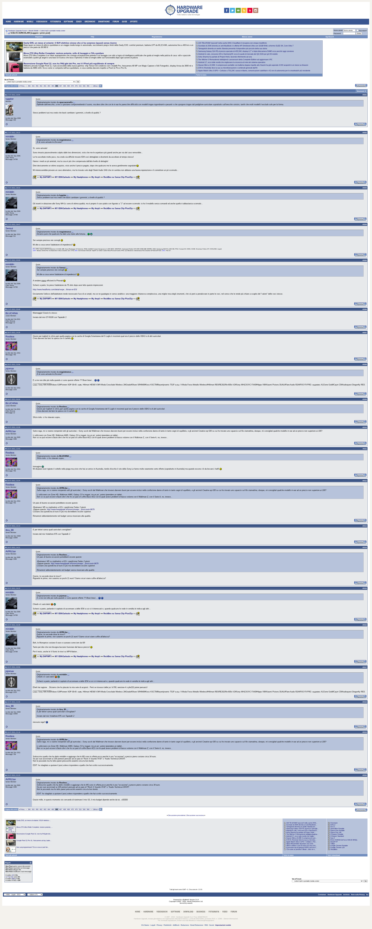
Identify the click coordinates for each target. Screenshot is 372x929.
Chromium (334, 823)
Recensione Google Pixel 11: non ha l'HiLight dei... (33, 834)
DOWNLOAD (188, 911)
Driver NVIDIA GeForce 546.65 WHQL (343, 840)
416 (33, 86)
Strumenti (360, 91)
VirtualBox (333, 849)
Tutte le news (201, 75)
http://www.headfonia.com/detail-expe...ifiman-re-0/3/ (55, 289)
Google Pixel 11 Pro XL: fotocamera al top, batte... (33, 840)
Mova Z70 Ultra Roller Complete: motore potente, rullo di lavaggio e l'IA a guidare (64, 53)
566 (84, 86)
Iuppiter (10, 98)
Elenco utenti (247, 37)
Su (367, 894)
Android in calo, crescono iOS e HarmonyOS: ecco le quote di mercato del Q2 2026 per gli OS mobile (238, 54)
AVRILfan (11, 431)
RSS (206, 925)
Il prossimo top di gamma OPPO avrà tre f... (301, 847)
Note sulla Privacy (358, 894)
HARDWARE (19, 21)
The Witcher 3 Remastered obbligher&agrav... (302, 834)
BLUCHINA (12, 313)
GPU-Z (332, 825)
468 (64, 86)
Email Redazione (196, 925)
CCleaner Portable (336, 834)
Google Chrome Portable (339, 845)
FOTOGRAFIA (55, 21)
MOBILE (30, 21)
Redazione (185, 925)
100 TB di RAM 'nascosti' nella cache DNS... (301, 823)
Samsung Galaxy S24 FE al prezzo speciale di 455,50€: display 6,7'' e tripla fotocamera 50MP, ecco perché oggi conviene (246, 51)
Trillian (332, 844)
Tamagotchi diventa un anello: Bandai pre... (301, 827)
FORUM (116, 21)
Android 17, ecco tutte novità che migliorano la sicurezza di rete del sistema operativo (231, 62)
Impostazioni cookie (223, 925)
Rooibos (10, 336)
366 (29, 86)
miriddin (10, 136)
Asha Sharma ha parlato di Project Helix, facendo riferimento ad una (225, 57)
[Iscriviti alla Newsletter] (238, 10)
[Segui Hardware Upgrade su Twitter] (232, 10)
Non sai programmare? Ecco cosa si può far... (32, 847)
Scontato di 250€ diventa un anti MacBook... (301, 825)
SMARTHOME (104, 21)
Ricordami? (363, 31)
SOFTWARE (68, 21)
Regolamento (157, 37)
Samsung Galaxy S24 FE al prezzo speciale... (302, 828)
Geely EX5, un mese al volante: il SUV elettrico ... (33, 820)
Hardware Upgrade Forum (17, 31)
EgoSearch (330, 37)
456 (37, 86)
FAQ (92, 37)
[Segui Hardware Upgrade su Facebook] (226, 10)
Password (337, 33)
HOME (8, 21)
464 (49, 86)
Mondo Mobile (34, 31)
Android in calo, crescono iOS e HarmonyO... (302, 830)
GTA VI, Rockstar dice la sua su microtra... (301, 840)
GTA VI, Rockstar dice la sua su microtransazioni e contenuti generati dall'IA (227, 68)
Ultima (96, 86)
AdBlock (176, 925)
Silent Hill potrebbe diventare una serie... (300, 844)
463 (45, 86)
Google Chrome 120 (337, 847)
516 (80, 86)
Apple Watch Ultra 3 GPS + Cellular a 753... (301, 842)
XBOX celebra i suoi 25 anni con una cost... (301, 845)
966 (88, 86)
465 (52, 86)
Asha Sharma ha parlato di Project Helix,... (301, 832)
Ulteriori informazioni (230, 919)
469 (68, 86)
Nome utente (338, 30)
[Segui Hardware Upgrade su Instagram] (255, 10)
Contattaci (322, 894)
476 (76, 86)
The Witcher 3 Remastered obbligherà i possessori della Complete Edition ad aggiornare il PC (235, 60)
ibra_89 (10, 530)
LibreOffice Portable (337, 828)
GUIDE (124, 21)
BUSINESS (200, 911)
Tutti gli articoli (11, 75)
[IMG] (14, 878)
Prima (21, 86)
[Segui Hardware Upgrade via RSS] (244, 10)
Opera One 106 (335, 832)
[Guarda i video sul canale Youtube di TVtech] (249, 10)
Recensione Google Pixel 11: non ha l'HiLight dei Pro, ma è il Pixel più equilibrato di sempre (69, 63)
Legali (153, 925)
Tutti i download (333, 855)
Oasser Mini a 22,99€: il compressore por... (301, 838)
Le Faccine (9, 877)
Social (211, 925)
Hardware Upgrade (335, 894)
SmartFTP (334, 842)
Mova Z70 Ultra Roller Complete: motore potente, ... (34, 827)
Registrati (39, 37)
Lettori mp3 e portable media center (52, 31)
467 (60, 86)
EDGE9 (79, 21)
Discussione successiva (195, 815)
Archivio (346, 894)
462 (41, 86)
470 (72, 86)
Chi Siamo (145, 925)
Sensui (9, 228)
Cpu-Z (332, 838)
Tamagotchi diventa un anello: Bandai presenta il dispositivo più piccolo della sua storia (232, 49)
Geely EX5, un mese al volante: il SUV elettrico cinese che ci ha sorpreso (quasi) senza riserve (70, 43)
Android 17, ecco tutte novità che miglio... (300, 836)
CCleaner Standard (337, 836)
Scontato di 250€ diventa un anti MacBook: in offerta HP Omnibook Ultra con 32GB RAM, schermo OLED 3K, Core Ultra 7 (246, 46)
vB (13, 875)
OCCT (332, 827)
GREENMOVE (90, 21)
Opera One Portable (337, 830)
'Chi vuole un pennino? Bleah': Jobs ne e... (301, 849)
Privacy (159, 925)
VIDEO (224, 911)
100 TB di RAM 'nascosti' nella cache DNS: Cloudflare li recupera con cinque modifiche (232, 43)
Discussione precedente (176, 815)
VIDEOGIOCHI (41, 21)
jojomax (10, 368)
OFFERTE (133, 21)
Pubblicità (167, 925)
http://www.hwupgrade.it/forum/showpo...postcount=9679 (70, 509)
